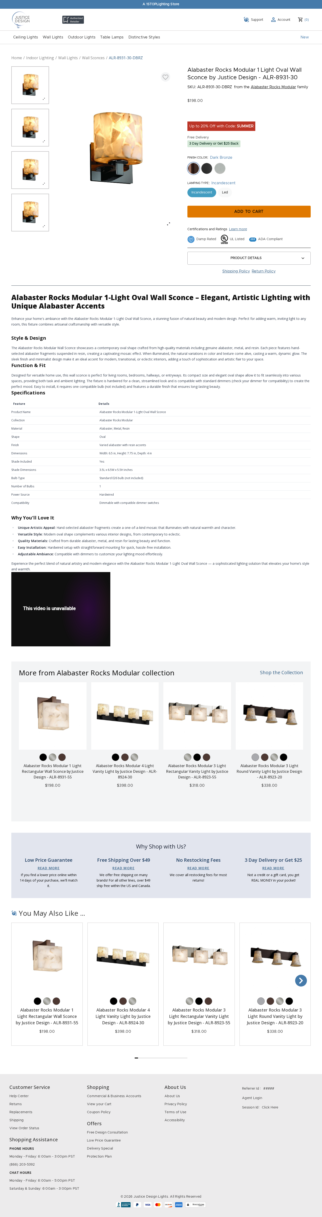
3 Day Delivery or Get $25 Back (214, 143)
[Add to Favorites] (165, 77)
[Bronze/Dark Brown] (62, 757)
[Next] (301, 981)
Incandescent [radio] (201, 192)
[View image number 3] (30, 170)
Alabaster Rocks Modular (273, 87)
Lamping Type (198, 183)
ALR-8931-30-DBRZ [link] (126, 57)
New (305, 37)
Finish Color (197, 157)
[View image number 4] (30, 212)
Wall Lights (53, 37)
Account (284, 19)
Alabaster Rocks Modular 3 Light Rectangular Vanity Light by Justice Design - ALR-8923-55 (197, 771)
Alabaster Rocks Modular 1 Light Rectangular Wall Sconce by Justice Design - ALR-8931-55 (52, 771)
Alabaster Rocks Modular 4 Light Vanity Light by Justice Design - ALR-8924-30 (125, 771)
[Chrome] (255, 757)
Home (16, 57)
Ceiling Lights (25, 37)
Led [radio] (225, 192)
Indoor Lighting (40, 57)
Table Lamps (112, 37)
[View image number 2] (30, 127)
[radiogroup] (249, 168)
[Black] (43, 757)
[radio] (193, 168)
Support (257, 19)
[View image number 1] (30, 85)
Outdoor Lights (81, 37)
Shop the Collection (281, 672)
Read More (49, 868)
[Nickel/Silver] (52, 757)
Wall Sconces (93, 57)
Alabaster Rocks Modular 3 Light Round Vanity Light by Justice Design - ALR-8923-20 (269, 771)
